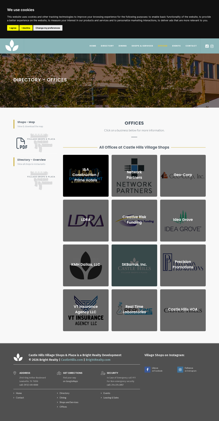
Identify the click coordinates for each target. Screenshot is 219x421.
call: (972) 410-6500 (28, 385)
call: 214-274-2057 (115, 385)
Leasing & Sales (111, 397)
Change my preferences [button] (48, 28)
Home (19, 393)
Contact (20, 397)
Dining (63, 397)
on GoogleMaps (70, 381)
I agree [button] (13, 28)
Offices (63, 406)
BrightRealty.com (98, 360)
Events (106, 393)
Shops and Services (69, 402)
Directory (64, 393)
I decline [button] (26, 28)
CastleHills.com (72, 360)
